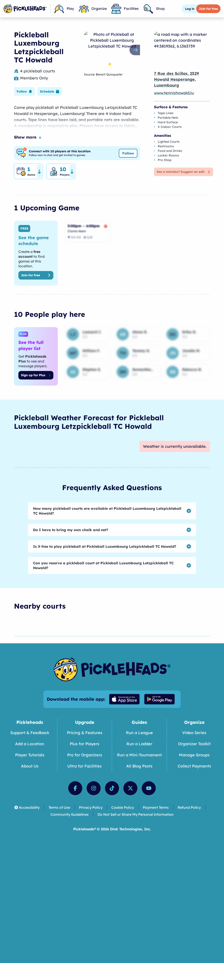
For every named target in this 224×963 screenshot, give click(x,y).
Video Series (194, 732)
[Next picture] (137, 50)
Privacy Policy (90, 807)
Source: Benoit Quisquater (103, 74)
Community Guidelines (70, 814)
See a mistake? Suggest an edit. (181, 172)
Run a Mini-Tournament (139, 754)
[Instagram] (94, 788)
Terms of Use (59, 807)
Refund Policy (189, 807)
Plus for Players (84, 743)
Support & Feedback (29, 732)
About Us (29, 766)
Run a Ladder (139, 743)
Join (208, 9)
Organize (99, 8)
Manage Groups (194, 754)
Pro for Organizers (84, 754)
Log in (189, 9)
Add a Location (29, 743)
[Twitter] (130, 788)
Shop (160, 8)
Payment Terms (156, 807)
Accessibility (29, 807)
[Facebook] (75, 788)
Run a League (139, 732)
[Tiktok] (112, 788)
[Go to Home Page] (25, 8)
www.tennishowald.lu (174, 92)
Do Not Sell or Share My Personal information (136, 814)
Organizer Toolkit (194, 743)
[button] (24, 91)
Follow (128, 153)
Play (70, 8)
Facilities (131, 8)
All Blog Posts (139, 766)
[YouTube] (149, 788)
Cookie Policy (122, 807)
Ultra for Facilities (84, 766)
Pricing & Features (84, 732)
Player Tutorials (29, 754)
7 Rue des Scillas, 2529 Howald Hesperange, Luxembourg (176, 79)
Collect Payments (194, 766)
